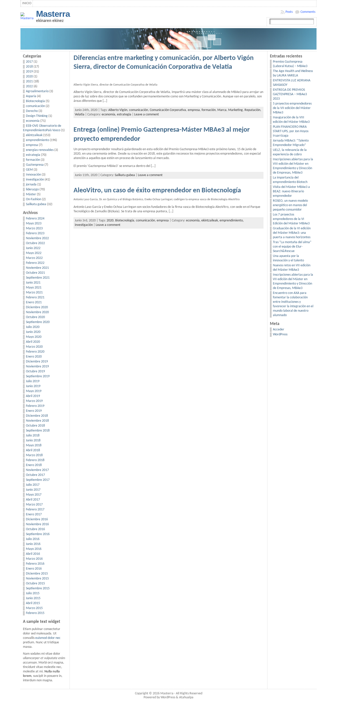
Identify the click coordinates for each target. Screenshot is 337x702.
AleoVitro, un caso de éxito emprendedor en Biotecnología (157, 190)
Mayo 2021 (33, 287)
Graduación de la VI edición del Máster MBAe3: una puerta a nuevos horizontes (292, 233)
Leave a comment (146, 114)
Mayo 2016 (33, 549)
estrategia (33, 155)
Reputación (252, 110)
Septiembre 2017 (38, 480)
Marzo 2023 (34, 228)
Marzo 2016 (34, 559)
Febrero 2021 (35, 297)
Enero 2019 (34, 411)
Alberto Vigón (117, 110)
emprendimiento (37, 140)
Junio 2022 (33, 248)
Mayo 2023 (33, 223)
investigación (35, 179)
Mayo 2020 (33, 337)
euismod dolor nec (47, 638)
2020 (29, 76)
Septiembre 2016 (38, 534)
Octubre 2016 (35, 529)
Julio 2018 (32, 435)
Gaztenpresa (35, 165)
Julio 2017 (32, 485)
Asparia (31, 96)
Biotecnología (35, 101)
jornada (31, 184)
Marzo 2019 (34, 401)
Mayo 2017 (33, 495)
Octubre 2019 (35, 371)
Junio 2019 (33, 386)
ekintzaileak (34, 135)
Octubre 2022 (35, 243)
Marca (221, 110)
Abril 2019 (33, 396)
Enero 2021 (34, 302)
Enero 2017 (34, 514)
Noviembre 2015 (37, 578)
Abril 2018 (33, 450)
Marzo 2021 (34, 292)
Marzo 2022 (34, 258)
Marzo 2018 (34, 455)
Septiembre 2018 (38, 430)
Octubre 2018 (35, 426)
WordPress (280, 334)
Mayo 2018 (33, 445)
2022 (29, 86)
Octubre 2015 (35, 583)
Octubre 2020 (35, 317)
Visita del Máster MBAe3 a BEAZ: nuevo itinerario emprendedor (291, 191)
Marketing (235, 110)
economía (32, 121)
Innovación (33, 175)
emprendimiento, (232, 220)
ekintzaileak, (210, 220)
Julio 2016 (32, 539)
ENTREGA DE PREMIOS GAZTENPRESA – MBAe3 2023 (290, 94)
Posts (289, 12)
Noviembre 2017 (37, 470)
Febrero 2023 (35, 233)
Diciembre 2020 (37, 307)
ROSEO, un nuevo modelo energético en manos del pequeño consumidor (290, 205)
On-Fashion (33, 199)
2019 (29, 71)
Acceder (278, 329)
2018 (29, 67)
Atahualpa (186, 697)
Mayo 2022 (33, 253)
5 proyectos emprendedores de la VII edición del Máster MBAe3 (292, 108)
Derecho (32, 111)
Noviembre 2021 (37, 268)
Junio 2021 (33, 283)
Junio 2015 (33, 598)
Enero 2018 (34, 465)
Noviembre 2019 (37, 366)
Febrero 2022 (35, 263)
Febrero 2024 (35, 218)
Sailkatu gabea (36, 204)
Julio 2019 (32, 381)
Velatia (79, 114)
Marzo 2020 (34, 347)
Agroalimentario (37, 91)
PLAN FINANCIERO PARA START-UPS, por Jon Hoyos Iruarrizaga (290, 131)
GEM (29, 170)
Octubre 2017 (35, 475)
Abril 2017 (33, 500)
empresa (32, 145)
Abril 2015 (33, 603)
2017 (29, 62)
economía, (109, 114)
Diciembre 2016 (37, 519)
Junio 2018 (33, 440)
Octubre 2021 (35, 273)
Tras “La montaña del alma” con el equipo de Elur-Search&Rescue (292, 246)
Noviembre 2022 (37, 238)
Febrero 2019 (35, 406)
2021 (29, 81)
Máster (31, 194)
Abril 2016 (33, 554)
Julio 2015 (32, 593)
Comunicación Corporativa (168, 110)
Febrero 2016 (35, 564)
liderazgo (32, 189)
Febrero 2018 (35, 460)
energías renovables (40, 150)
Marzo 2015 (34, 608)
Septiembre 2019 (38, 376)
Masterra (53, 13)
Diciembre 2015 (37, 574)
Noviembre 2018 (37, 421)
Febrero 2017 (35, 509)
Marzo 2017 (34, 504)
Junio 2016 (33, 544)
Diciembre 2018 (37, 416)
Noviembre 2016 (37, 524)
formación (33, 160)
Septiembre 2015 (38, 588)
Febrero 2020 (35, 352)
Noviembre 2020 (37, 312)
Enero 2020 (34, 357)
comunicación (35, 106)
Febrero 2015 (35, 613)
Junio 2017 (33, 490)
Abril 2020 (33, 342)
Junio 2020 (33, 332)
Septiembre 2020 (38, 322)
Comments (307, 12)
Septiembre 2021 (38, 278)
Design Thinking (37, 116)
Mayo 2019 (33, 391)
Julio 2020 (32, 327)
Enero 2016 (34, 569)
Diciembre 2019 (37, 361)
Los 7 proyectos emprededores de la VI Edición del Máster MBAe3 (291, 219)
